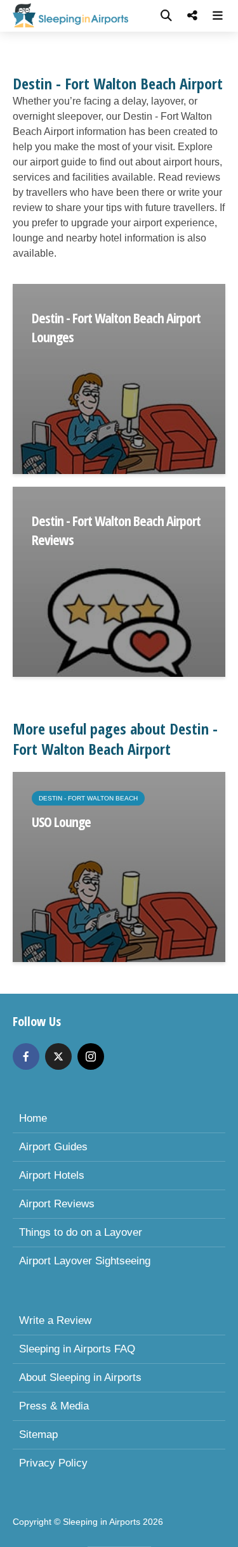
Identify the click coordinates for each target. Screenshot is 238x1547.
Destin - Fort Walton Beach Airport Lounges (116, 327)
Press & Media (54, 1406)
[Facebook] (26, 1056)
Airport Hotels (51, 1175)
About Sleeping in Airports (80, 1377)
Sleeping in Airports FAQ (77, 1349)
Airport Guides (53, 1147)
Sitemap (38, 1434)
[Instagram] (90, 1056)
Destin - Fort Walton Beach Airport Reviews (116, 530)
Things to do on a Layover (80, 1232)
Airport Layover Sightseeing (84, 1261)
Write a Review (55, 1320)
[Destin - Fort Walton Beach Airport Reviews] (119, 580)
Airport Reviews (57, 1204)
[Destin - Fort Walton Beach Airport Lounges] (119, 378)
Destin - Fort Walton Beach (88, 798)
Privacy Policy (53, 1463)
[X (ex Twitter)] (58, 1056)
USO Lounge (61, 821)
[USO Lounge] (119, 866)
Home (33, 1118)
